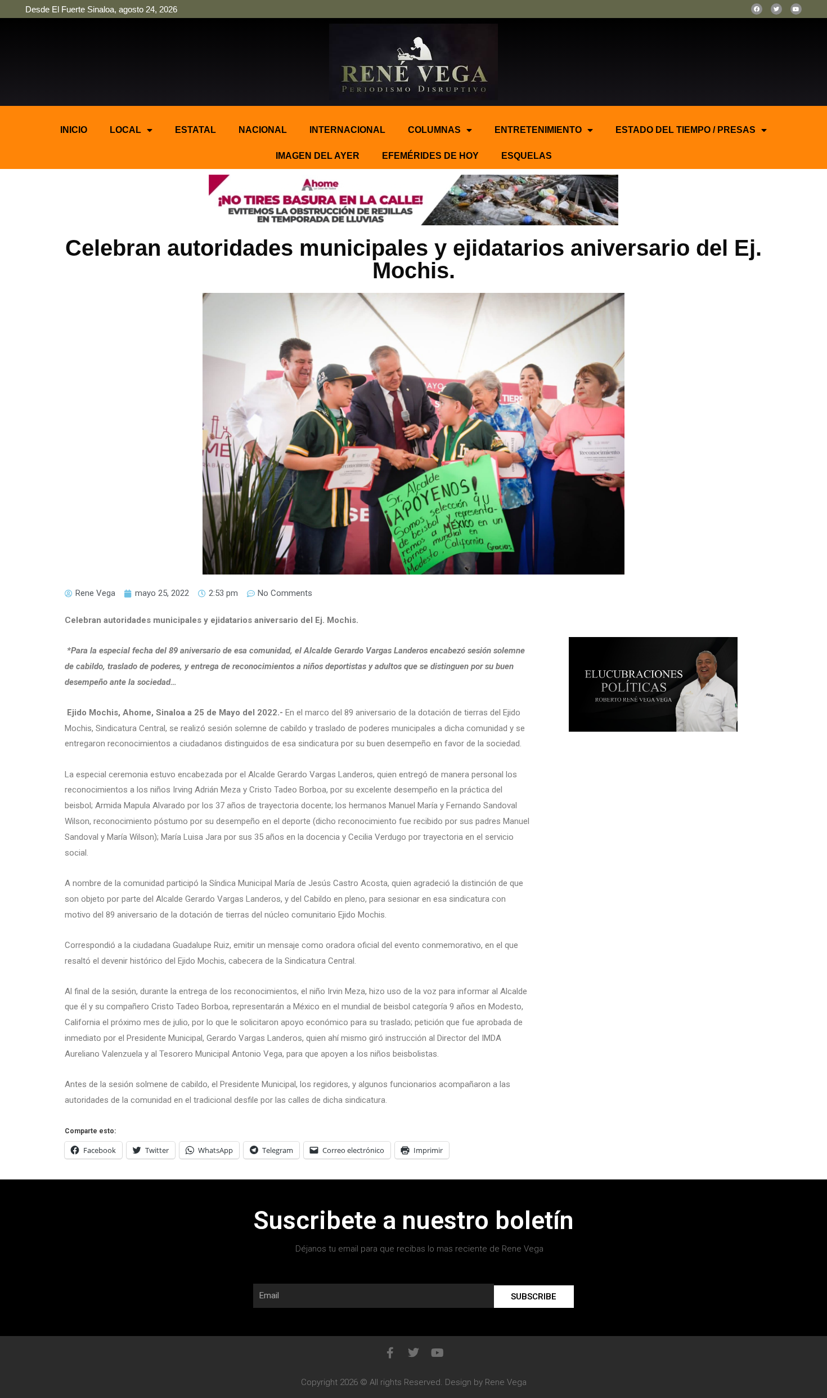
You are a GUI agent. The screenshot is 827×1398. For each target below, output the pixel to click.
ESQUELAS (526, 156)
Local (125, 130)
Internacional (347, 130)
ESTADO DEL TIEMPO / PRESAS (685, 130)
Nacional (263, 130)
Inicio (73, 130)
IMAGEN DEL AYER (317, 156)
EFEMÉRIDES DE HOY (430, 156)
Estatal (195, 130)
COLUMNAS (434, 130)
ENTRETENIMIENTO (538, 130)
